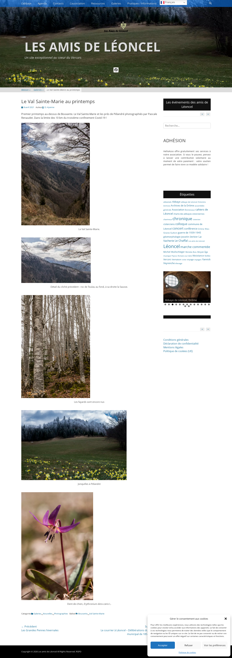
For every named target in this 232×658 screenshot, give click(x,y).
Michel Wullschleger (174, 251)
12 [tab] (205, 304)
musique (167, 255)
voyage (190, 259)
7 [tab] (187, 304)
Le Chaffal (181, 240)
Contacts (58, 3)
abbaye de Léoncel (189, 202)
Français (169, 2)
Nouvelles (47, 613)
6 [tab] (183, 304)
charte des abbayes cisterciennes (189, 213)
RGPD (78, 651)
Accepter (162, 645)
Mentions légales (173, 347)
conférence (190, 228)
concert (177, 228)
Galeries (116, 3)
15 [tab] (189, 306)
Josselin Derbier (189, 236)
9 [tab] (194, 304)
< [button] (167, 286)
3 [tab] (172, 304)
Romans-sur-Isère (185, 256)
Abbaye (176, 201)
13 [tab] (209, 304)
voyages (198, 259)
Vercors (167, 259)
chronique (182, 218)
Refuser (188, 645)
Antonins (202, 202)
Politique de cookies (187, 652)
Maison (25, 89)
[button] (225, 618)
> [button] (206, 286)
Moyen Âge (202, 252)
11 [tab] (201, 304)
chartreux (167, 219)
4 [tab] (176, 304)
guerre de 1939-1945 (189, 232)
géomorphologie (172, 236)
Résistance (198, 255)
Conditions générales (176, 340)
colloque (181, 224)
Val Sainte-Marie (96, 613)
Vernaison (176, 259)
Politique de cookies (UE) (178, 351)
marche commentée (195, 247)
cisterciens (169, 224)
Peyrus (174, 256)
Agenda (42, 3)
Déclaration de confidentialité (181, 343)
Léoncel (171, 246)
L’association (77, 3)
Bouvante (82, 613)
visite (184, 260)
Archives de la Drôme (182, 205)
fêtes (207, 229)
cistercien (196, 219)
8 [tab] (191, 304)
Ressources (98, 3)
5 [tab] (180, 304)
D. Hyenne (49, 107)
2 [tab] (169, 304)
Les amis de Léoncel (92, 46)
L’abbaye (26, 3)
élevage (178, 263)
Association (178, 209)
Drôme (201, 229)
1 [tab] (165, 304)
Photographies (61, 613)
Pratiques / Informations (142, 3)
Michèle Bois (191, 252)
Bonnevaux (190, 210)
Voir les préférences (215, 645)
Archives (166, 206)
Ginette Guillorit (170, 233)
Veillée (207, 256)
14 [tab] (185, 306)
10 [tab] (198, 304)
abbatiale (167, 202)
